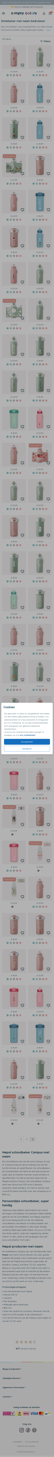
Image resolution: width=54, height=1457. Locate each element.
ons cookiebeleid (27, 735)
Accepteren (27, 741)
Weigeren (27, 748)
